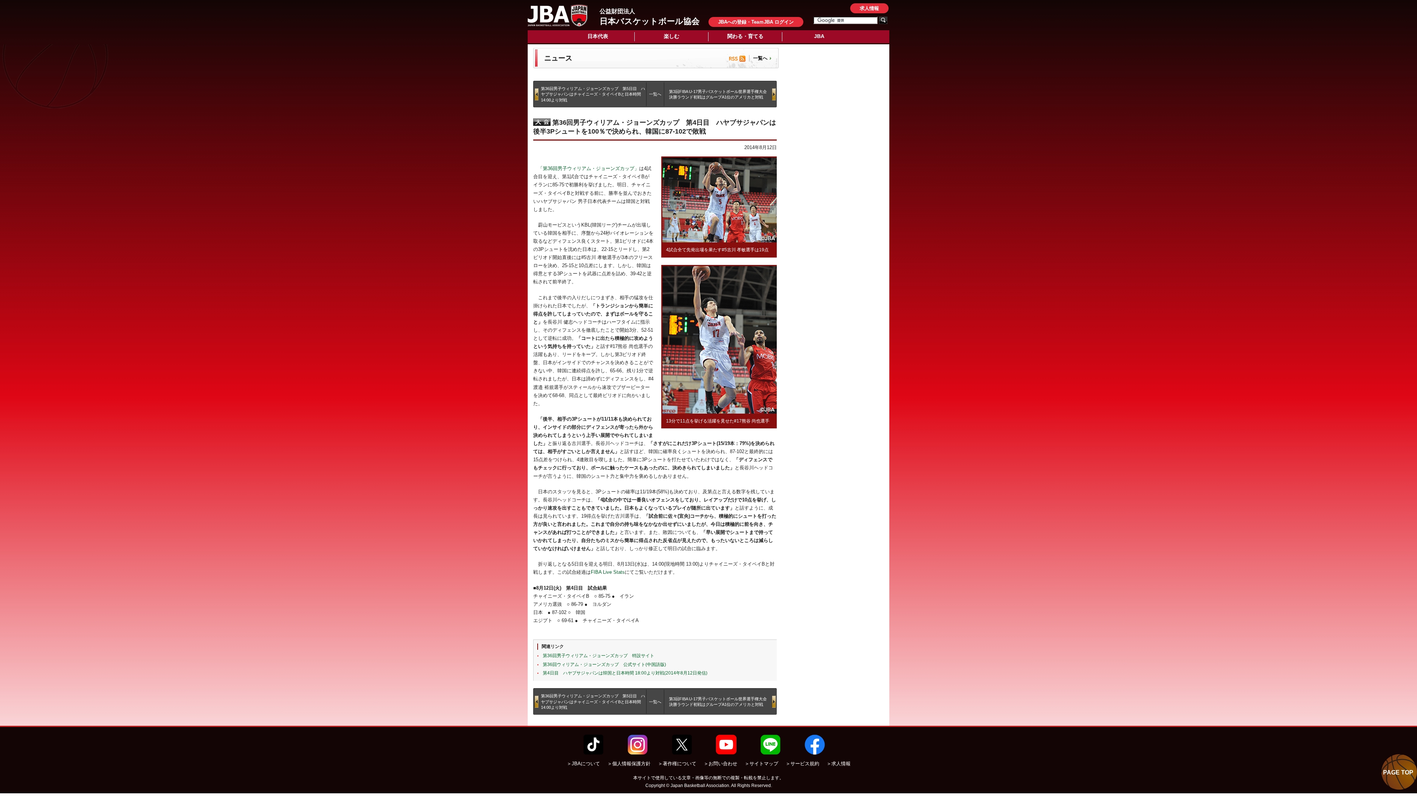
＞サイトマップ (761, 763)
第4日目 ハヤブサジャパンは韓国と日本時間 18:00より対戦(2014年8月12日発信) (625, 673)
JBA (819, 36)
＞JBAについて (583, 763)
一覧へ (760, 58)
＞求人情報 (839, 763)
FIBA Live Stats (608, 572)
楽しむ (671, 36)
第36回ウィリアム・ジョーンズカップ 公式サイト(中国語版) (604, 664)
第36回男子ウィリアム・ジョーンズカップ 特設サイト (598, 655)
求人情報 (869, 8)
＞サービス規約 (802, 763)
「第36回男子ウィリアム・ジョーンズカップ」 (588, 168)
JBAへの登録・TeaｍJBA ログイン (756, 22)
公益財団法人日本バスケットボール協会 (557, 15)
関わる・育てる (745, 36)
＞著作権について (677, 763)
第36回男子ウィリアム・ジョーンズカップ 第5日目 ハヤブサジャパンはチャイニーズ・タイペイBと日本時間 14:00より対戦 (593, 94)
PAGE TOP (1398, 772)
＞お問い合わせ (720, 763)
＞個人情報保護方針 (629, 763)
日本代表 (597, 36)
